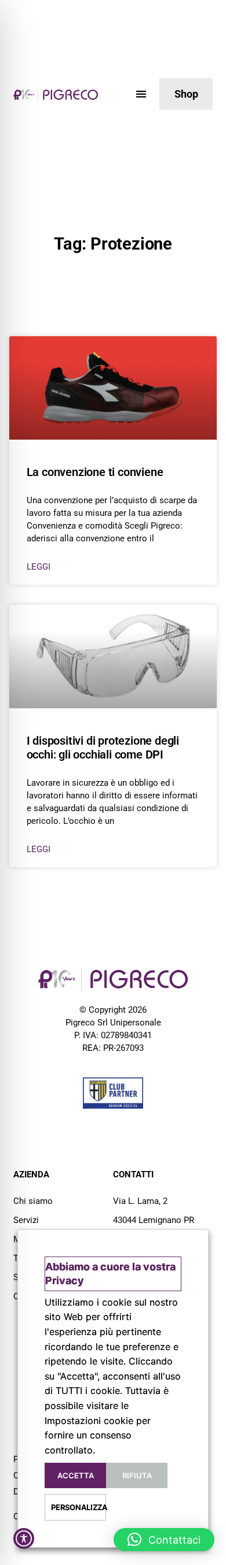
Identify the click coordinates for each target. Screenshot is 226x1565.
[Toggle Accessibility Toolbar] (23, 1538)
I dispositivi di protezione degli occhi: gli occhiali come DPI (103, 747)
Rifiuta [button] (137, 1475)
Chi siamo (33, 1201)
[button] (141, 94)
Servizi (26, 1220)
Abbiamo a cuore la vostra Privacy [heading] (110, 1274)
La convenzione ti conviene (95, 472)
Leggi (38, 567)
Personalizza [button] (78, 1507)
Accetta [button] (75, 1475)
